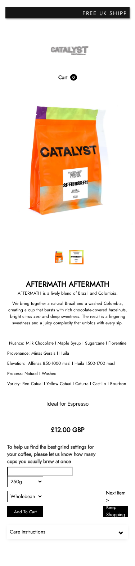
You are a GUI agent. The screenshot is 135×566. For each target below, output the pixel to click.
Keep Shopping (115, 511)
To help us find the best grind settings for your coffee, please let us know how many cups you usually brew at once (51, 454)
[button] (67, 77)
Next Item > (116, 496)
